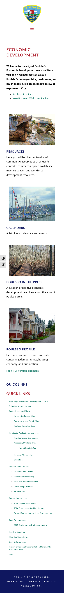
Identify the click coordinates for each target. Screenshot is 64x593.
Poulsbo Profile (20, 349)
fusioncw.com (32, 586)
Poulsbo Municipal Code (24, 426)
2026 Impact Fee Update (25, 503)
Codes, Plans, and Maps (19, 411)
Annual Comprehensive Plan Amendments (33, 513)
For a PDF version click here (22, 370)
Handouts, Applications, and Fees (24, 433)
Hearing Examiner (17, 532)
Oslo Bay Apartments (23, 486)
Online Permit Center (23, 471)
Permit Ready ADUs (27, 448)
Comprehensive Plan (18, 498)
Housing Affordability (23, 455)
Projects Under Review (19, 466)
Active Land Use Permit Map (26, 421)
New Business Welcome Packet (30, 98)
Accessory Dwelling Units (25, 442)
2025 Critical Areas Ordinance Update (30, 525)
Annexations (19, 491)
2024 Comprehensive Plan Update (29, 508)
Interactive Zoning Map (24, 416)
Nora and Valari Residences (26, 481)
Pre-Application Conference (26, 438)
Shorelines (18, 459)
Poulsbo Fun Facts (23, 94)
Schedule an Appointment (20, 406)
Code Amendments (17, 520)
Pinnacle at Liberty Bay (24, 476)
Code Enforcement (17, 542)
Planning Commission (18, 537)
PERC (11, 554)
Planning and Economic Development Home (28, 401)
